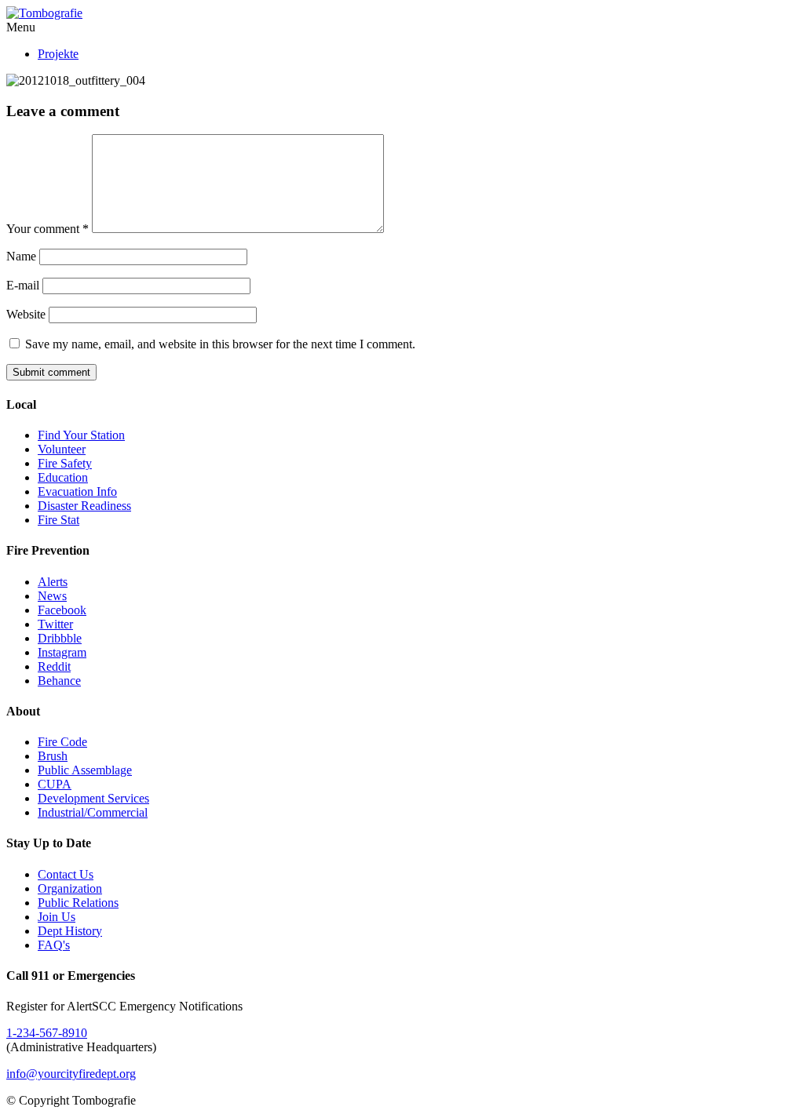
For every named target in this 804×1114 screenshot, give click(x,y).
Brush (53, 756)
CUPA (54, 784)
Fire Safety (65, 463)
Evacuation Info (77, 491)
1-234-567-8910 (46, 1032)
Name (21, 256)
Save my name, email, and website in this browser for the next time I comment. (220, 344)
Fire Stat (58, 519)
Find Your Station (81, 435)
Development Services (93, 798)
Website (26, 314)
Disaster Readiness (84, 505)
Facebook (62, 610)
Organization (70, 888)
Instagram (62, 652)
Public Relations (78, 902)
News (52, 596)
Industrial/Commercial (93, 812)
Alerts (53, 581)
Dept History (70, 930)
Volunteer (62, 449)
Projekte (58, 53)
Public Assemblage (85, 770)
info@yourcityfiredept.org (71, 1073)
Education (63, 477)
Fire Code (62, 741)
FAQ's (54, 945)
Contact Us (65, 874)
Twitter (55, 624)
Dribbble (60, 638)
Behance (59, 680)
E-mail (22, 285)
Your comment (47, 228)
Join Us (56, 916)
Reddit (54, 666)
